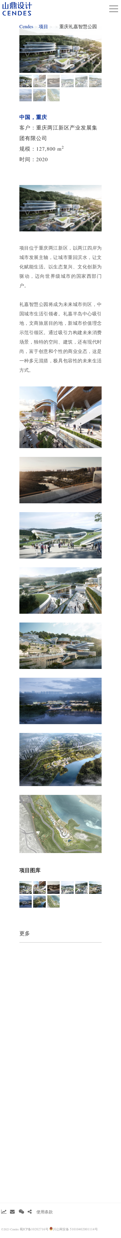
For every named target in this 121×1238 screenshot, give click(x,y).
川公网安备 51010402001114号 (75, 1229)
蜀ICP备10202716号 (34, 1229)
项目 (43, 26)
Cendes (26, 26)
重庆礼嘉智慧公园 (78, 26)
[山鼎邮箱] (12, 1212)
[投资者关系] (3, 1212)
